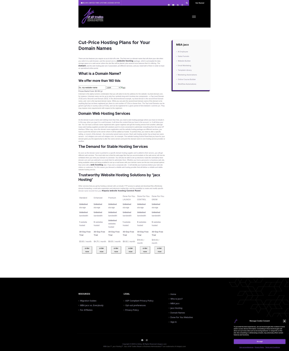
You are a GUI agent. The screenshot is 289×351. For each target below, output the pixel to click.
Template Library (185, 70)
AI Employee (183, 52)
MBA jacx (174, 303)
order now (87, 250)
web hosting (97, 165)
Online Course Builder (187, 79)
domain (82, 66)
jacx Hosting (176, 308)
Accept (260, 342)
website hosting (125, 61)
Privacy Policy (259, 347)
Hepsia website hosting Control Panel (121, 191)
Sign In (173, 322)
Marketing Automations (187, 75)
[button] (284, 321)
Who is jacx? (176, 299)
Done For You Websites (181, 317)
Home (173, 294)
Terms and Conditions (272, 347)
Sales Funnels (183, 56)
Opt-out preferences (246, 347)
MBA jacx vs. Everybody (91, 305)
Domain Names (177, 313)
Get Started (200, 3)
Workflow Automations (187, 84)
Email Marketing (184, 65)
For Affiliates (86, 310)
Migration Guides (88, 301)
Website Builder (184, 61)
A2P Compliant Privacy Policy (139, 301)
